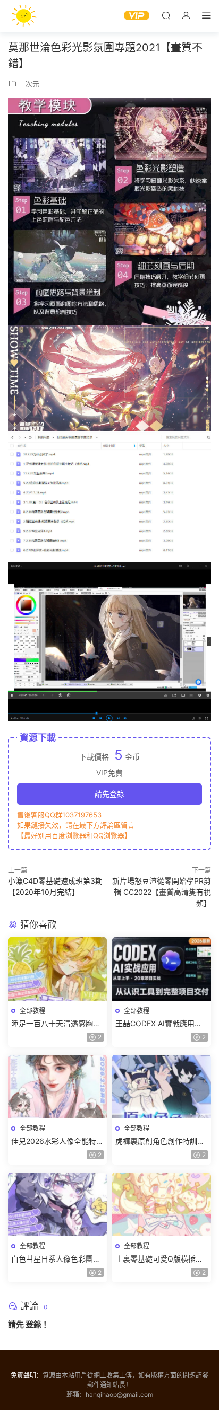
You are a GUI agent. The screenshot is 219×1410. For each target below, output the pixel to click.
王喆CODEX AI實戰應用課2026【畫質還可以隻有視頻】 (158, 1024)
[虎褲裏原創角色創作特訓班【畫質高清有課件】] (161, 1086)
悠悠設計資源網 (24, 16)
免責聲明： (27, 1375)
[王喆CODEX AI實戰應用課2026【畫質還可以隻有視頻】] (161, 969)
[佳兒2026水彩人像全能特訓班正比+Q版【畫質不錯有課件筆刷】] (57, 1086)
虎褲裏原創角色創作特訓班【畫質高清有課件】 (160, 1141)
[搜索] (166, 15)
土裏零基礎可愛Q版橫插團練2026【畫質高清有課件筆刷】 (161, 1259)
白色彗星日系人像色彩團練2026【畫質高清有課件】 (55, 1259)
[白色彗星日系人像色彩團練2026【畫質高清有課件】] (57, 1204)
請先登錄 (109, 793)
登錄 (33, 1324)
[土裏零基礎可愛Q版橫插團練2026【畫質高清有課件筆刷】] (161, 1204)
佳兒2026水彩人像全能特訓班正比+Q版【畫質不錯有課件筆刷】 (57, 1141)
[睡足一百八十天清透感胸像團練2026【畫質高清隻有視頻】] (57, 969)
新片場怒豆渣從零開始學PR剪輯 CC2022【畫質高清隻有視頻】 (161, 891)
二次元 (29, 84)
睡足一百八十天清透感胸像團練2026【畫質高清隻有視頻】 (57, 1024)
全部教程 (32, 1011)
